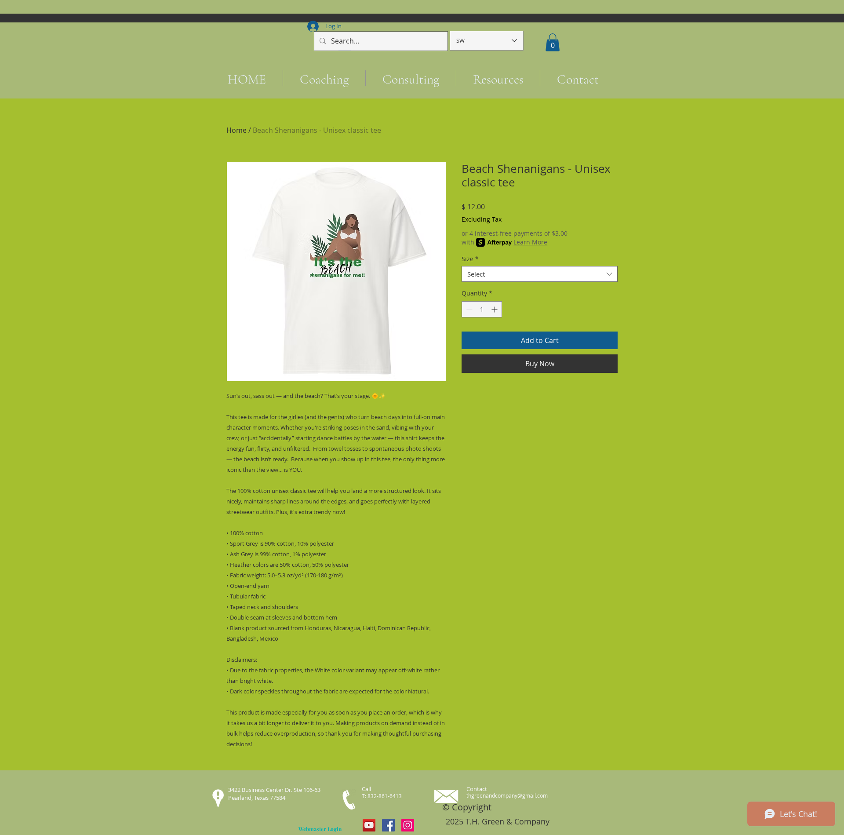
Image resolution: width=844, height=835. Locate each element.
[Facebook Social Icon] (388, 825)
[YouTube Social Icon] (369, 825)
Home (236, 130)
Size (470, 259)
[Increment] (495, 309)
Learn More (530, 242)
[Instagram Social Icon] (407, 825)
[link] (552, 42)
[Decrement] (468, 309)
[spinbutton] (482, 309)
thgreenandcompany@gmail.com (507, 795)
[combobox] (540, 274)
